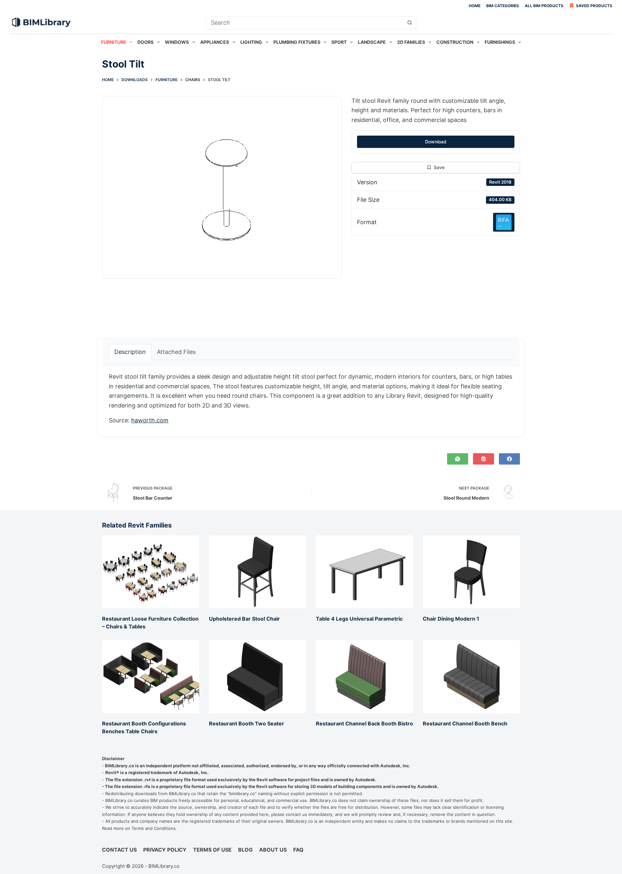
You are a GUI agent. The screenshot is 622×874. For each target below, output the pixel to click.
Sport (339, 42)
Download (435, 141)
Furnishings (500, 42)
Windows (177, 42)
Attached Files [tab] (176, 351)
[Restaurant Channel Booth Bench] (471, 676)
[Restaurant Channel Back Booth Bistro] (364, 676)
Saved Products (594, 5)
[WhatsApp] (457, 459)
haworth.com (149, 420)
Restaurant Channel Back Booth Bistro (364, 723)
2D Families (411, 42)
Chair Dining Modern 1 (451, 618)
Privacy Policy (165, 849)
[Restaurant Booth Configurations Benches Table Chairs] (150, 676)
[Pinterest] (483, 459)
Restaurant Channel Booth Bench (465, 723)
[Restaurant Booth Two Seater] (257, 676)
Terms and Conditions (154, 828)
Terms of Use (212, 849)
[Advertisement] (435, 283)
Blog (245, 849)
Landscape (372, 42)
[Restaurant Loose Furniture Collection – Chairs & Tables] (150, 571)
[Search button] (410, 23)
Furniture (113, 42)
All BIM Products (544, 5)
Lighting (251, 42)
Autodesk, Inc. (395, 765)
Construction (454, 42)
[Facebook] (509, 459)
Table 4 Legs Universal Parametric (359, 618)
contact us (296, 814)
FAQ (298, 849)
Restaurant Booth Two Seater (246, 723)
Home (474, 5)
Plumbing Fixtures (296, 42)
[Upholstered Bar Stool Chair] (257, 571)
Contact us (119, 849)
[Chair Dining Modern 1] (471, 571)
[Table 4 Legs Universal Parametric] (364, 571)
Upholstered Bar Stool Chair (244, 618)
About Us (273, 849)
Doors (145, 42)
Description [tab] (130, 351)
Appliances (214, 42)
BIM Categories (502, 5)
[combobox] (305, 22)
